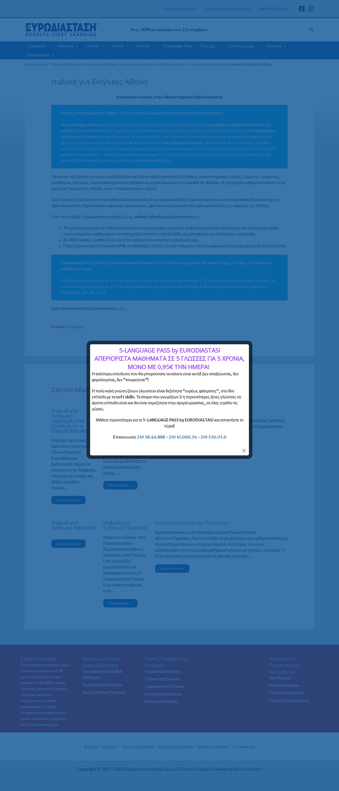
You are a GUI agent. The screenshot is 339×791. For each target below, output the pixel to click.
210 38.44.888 (151, 437)
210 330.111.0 (213, 437)
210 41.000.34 (183, 437)
